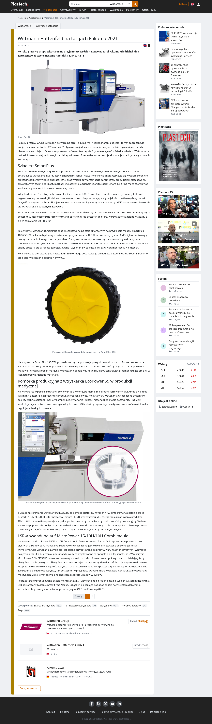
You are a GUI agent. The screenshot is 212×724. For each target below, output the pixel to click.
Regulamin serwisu (85, 711)
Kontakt (50, 711)
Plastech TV (132, 9)
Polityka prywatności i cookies (117, 711)
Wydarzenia (116, 9)
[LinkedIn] (119, 704)
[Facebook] (91, 704)
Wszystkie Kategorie (47, 25)
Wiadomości (50, 9)
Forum (82, 9)
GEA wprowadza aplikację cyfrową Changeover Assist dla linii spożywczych (183, 105)
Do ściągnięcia (158, 711)
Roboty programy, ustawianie (178, 298)
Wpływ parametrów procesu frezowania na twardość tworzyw (181, 329)
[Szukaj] (135, 4)
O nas (142, 711)
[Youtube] (112, 704)
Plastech (22, 17)
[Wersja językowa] (193, 4)
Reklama (183, 4)
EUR (163, 370)
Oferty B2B (17, 9)
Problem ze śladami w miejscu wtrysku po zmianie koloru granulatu (182, 313)
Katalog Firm (33, 9)
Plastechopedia (98, 9)
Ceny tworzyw (68, 9)
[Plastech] (19, 3)
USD (163, 376)
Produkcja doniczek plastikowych (179, 286)
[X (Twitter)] (105, 704)
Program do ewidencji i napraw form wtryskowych (181, 345)
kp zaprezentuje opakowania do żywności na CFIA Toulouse (180, 70)
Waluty (162, 364)
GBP (163, 382)
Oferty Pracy (149, 9)
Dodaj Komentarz (29, 688)
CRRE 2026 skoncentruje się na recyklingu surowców (184, 37)
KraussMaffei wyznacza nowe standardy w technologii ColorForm (183, 88)
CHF (163, 387)
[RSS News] (98, 704)
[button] (198, 4)
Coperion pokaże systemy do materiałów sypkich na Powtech (183, 52)
